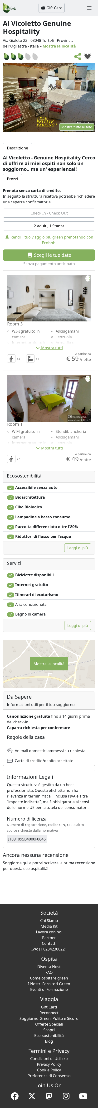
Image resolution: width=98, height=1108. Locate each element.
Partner (49, 937)
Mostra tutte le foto (76, 127)
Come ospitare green (49, 978)
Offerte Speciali (49, 1024)
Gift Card (54, 7)
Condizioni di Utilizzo (49, 1058)
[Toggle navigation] (89, 8)
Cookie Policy (49, 1070)
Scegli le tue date (52, 255)
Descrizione (17, 148)
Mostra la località (59, 46)
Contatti (49, 943)
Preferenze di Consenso (49, 1075)
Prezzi (12, 178)
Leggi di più (77, 547)
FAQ (49, 972)
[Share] (78, 58)
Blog (49, 1041)
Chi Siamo (49, 920)
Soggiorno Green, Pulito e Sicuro (49, 1018)
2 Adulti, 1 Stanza (49, 226)
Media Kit (49, 926)
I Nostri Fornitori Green (49, 983)
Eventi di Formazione (49, 989)
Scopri (49, 1029)
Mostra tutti (52, 347)
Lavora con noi (49, 932)
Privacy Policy (49, 1064)
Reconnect (49, 1012)
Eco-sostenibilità (49, 1035)
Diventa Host (49, 966)
